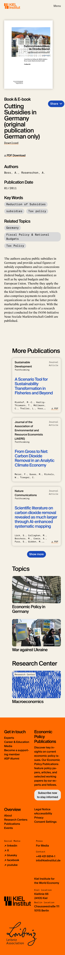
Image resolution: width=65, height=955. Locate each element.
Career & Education (16, 742)
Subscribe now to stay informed (47, 795)
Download (11, 143)
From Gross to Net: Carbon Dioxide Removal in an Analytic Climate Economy (34, 458)
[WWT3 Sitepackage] (17, 6)
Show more (36, 554)
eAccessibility (43, 813)
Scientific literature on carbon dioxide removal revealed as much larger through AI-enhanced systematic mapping (36, 517)
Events (8, 828)
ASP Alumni (11, 758)
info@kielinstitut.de (48, 860)
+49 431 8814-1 (45, 856)
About (8, 815)
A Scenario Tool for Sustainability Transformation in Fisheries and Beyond (34, 386)
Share (54, 104)
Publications (12, 824)
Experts (9, 738)
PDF (56, 408)
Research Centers (15, 819)
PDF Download (15, 155)
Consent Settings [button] (45, 822)
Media (8, 746)
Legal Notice (42, 809)
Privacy (39, 817)
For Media (42, 845)
